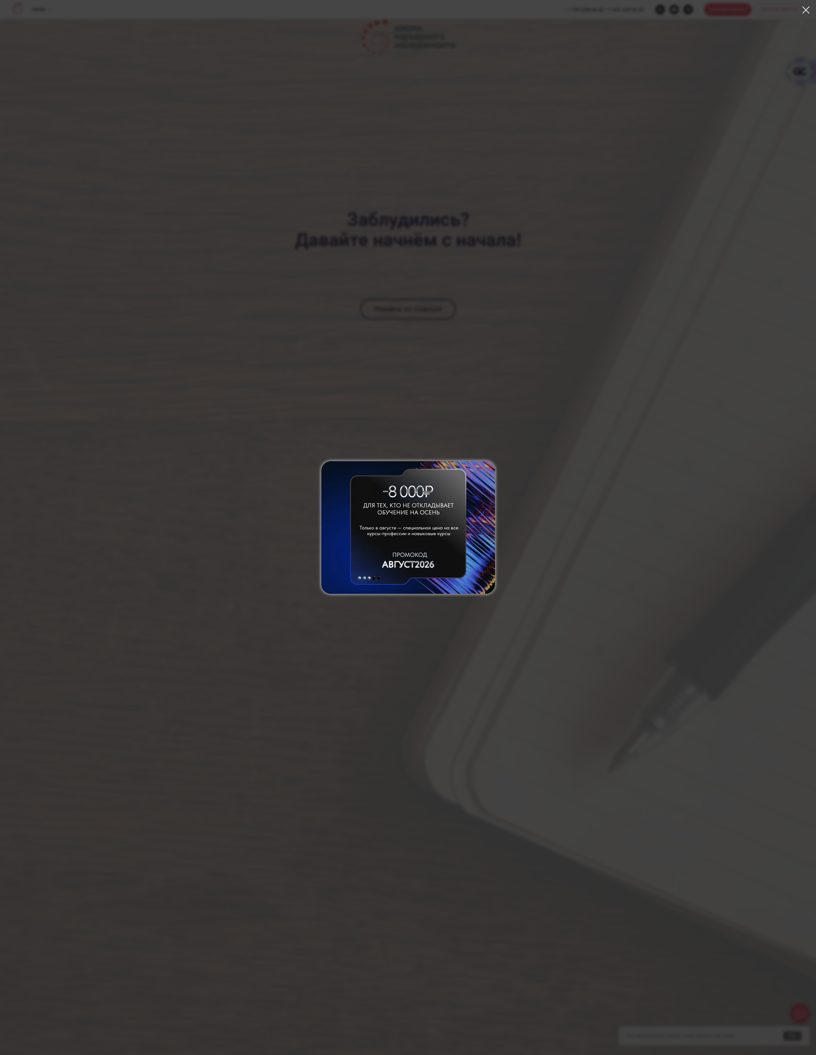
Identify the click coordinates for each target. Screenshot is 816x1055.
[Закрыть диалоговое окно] (806, 10)
